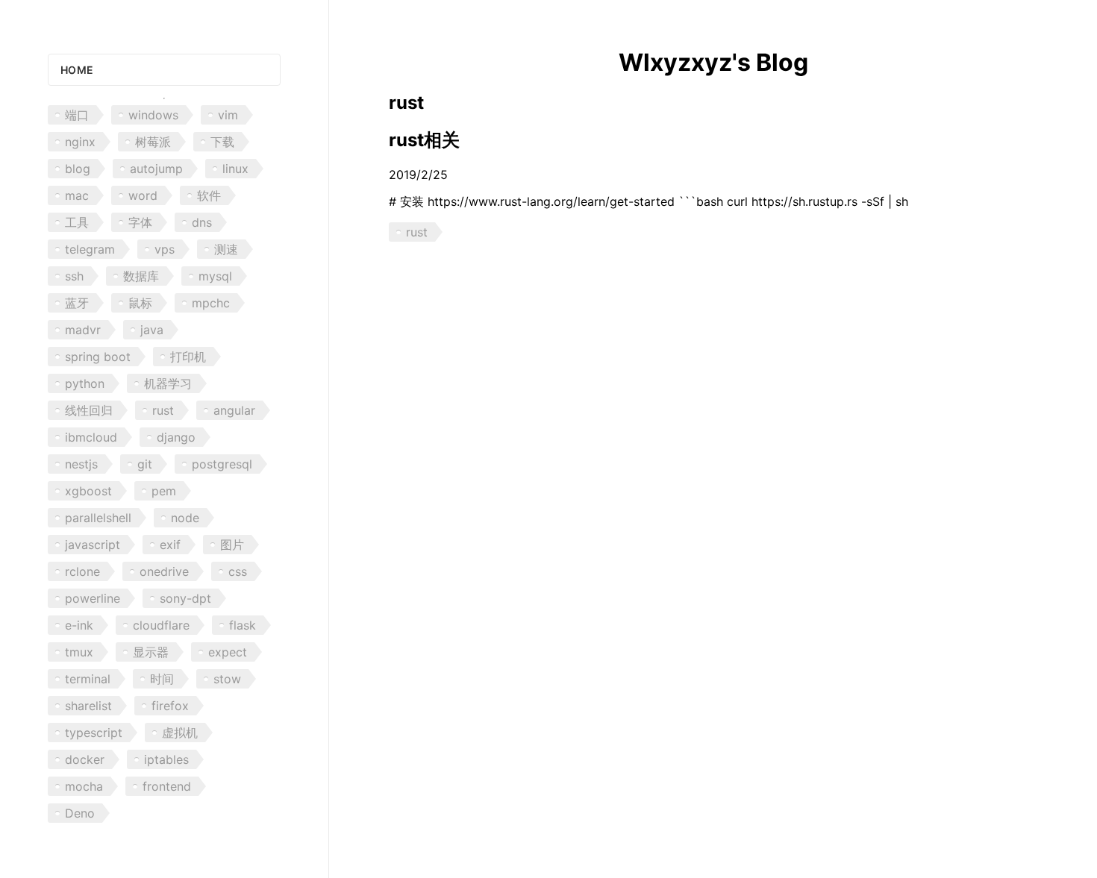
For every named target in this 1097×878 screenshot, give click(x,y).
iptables (166, 759)
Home (76, 69)
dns (202, 222)
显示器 (151, 652)
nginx (80, 141)
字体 (140, 222)
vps (164, 249)
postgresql (222, 464)
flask (242, 625)
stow (227, 678)
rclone (82, 571)
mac (77, 195)
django (176, 437)
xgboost (88, 490)
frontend (167, 786)
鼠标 (140, 302)
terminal (87, 678)
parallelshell (98, 517)
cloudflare (161, 625)
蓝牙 (77, 302)
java (151, 329)
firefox (170, 705)
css (237, 571)
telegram (90, 249)
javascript (92, 544)
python (84, 383)
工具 (77, 222)
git (144, 464)
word (142, 195)
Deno (80, 813)
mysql (215, 276)
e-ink (79, 625)
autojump (156, 168)
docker (84, 759)
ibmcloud (91, 437)
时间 (162, 678)
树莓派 (153, 141)
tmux (79, 652)
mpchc (211, 302)
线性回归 (89, 410)
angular (234, 410)
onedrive (164, 571)
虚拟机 (180, 732)
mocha (84, 786)
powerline (92, 598)
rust (163, 410)
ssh (74, 276)
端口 (77, 114)
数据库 (141, 276)
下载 (222, 141)
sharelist (88, 705)
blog (77, 168)
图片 (232, 544)
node (185, 517)
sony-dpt (185, 598)
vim (228, 114)
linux (235, 168)
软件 (209, 195)
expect (227, 652)
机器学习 (168, 383)
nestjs (81, 464)
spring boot (98, 356)
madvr (83, 329)
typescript (93, 732)
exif (170, 544)
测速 (226, 249)
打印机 (188, 356)
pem (163, 490)
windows (153, 114)
